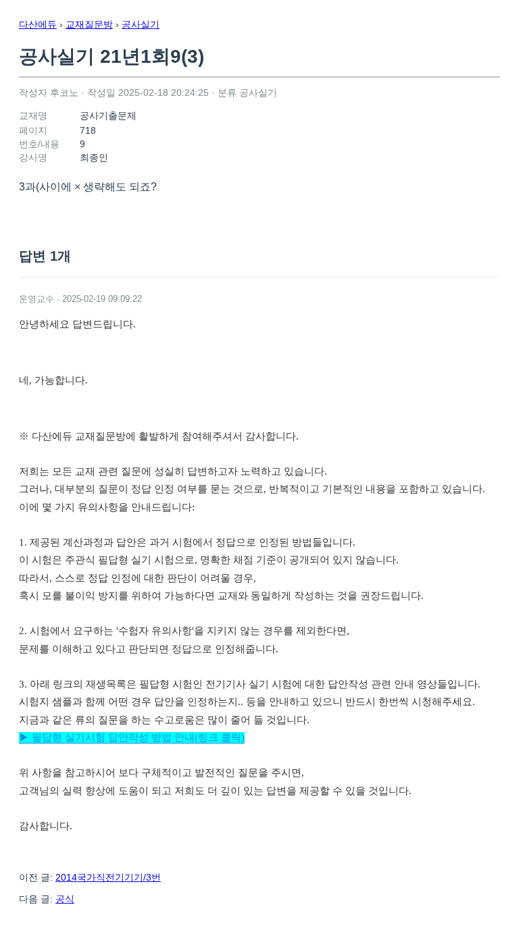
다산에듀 (38, 24)
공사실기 (140, 24)
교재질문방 (89, 24)
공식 (64, 898)
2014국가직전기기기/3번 (108, 877)
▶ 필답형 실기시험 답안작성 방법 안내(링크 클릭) (132, 737)
